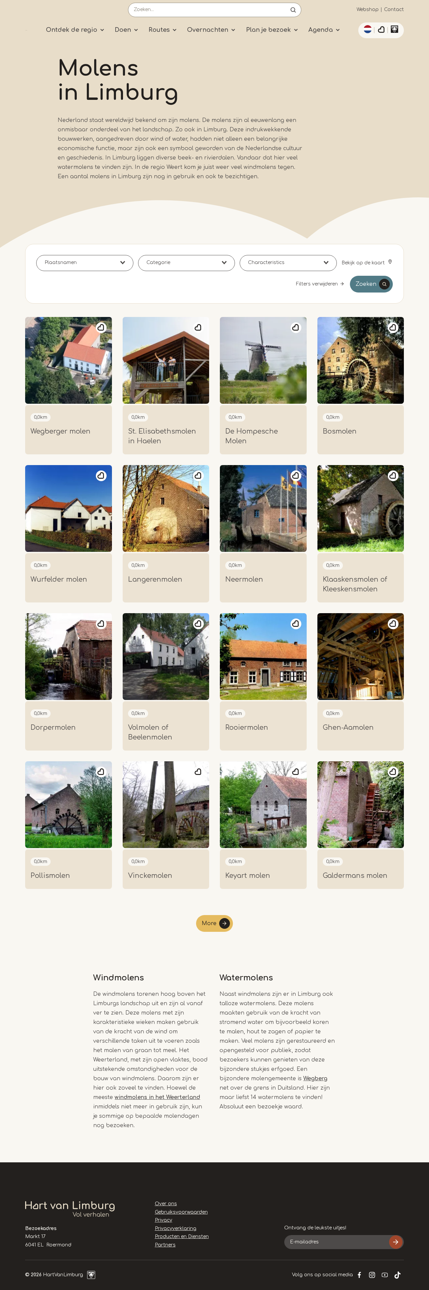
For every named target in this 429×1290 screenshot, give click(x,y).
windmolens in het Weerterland (157, 1097)
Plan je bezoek (268, 29)
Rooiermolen (246, 727)
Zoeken (366, 284)
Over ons (166, 1203)
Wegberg (315, 1079)
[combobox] (84, 263)
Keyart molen (247, 876)
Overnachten (207, 29)
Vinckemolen (150, 876)
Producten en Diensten (182, 1236)
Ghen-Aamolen (348, 727)
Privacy (163, 1220)
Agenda (320, 29)
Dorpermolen (53, 727)
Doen (123, 29)
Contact (394, 9)
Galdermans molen (355, 876)
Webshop (368, 9)
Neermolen (244, 579)
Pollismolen (50, 876)
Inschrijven (396, 1242)
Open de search (293, 10)
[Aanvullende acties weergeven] (367, 29)
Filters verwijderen (317, 283)
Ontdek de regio (71, 29)
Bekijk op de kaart (364, 262)
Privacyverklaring (175, 1228)
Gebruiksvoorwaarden (181, 1212)
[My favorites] (381, 30)
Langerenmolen (155, 579)
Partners (165, 1244)
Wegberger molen (60, 431)
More (209, 923)
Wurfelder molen (58, 579)
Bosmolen (340, 431)
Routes (159, 29)
